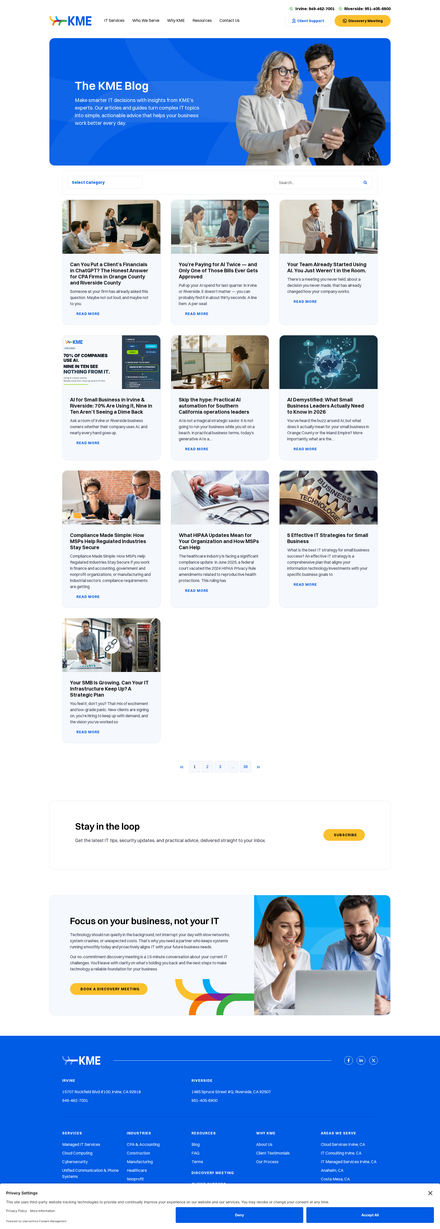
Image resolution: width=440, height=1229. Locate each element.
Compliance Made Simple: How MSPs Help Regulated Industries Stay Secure (108, 541)
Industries (139, 1133)
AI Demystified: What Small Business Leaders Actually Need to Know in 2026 (325, 405)
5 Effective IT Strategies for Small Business (327, 538)
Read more (87, 313)
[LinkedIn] (361, 1060)
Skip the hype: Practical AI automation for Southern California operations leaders (214, 405)
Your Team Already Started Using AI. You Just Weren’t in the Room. (326, 267)
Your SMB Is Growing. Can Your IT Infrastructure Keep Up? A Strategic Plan (109, 688)
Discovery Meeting (212, 1173)
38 (247, 765)
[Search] (365, 182)
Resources (203, 1133)
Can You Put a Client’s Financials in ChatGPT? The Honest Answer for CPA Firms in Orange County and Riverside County (109, 273)
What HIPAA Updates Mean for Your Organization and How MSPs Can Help (219, 541)
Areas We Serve (338, 1133)
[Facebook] (348, 1060)
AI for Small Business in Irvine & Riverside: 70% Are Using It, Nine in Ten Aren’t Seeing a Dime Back (111, 405)
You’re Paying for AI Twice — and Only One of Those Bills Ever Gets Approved (218, 270)
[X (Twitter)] (373, 1060)
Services (72, 1133)
